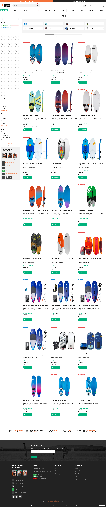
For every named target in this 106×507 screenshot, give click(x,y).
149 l (13, 76)
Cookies (76, 478)
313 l (6, 94)
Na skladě (6, 25)
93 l (3, 52)
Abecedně (79, 36)
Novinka (6, 27)
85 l (17, 45)
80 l (17, 41)
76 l (6, 41)
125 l (10, 69)
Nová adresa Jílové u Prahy (79, 1)
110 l (3, 62)
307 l (3, 94)
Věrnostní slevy (78, 473)
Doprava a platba (78, 470)
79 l (13, 41)
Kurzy (23, 3)
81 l (3, 45)
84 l (13, 45)
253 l (17, 90)
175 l (10, 83)
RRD (4, 106)
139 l (17, 73)
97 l (17, 52)
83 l (10, 45)
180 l (17, 83)
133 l (10, 73)
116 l (6, 66)
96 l (13, 52)
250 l (10, 90)
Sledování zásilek (78, 471)
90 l (10, 48)
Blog (27, 3)
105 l (6, 59)
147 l (10, 76)
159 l (6, 80)
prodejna (56, 430)
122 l (3, 69)
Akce (16, 25)
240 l (6, 90)
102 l (13, 55)
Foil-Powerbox (6, 135)
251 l (13, 90)
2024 (4, 123)
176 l (13, 83)
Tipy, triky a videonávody (59, 470)
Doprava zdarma (18, 430)
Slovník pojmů (57, 475)
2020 (4, 116)
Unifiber (5, 108)
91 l (13, 48)
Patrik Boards (6, 104)
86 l (3, 48)
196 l (6, 87)
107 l (13, 59)
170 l (6, 83)
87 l (6, 48)
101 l (10, 55)
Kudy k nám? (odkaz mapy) (38, 468)
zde (72, 505)
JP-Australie (6, 103)
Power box (5, 131)
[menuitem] (4, 10)
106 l (10, 59)
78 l (10, 41)
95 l (10, 52)
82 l (6, 45)
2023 (4, 121)
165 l (13, 80)
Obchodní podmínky (79, 475)
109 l (17, 59)
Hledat (38, 5)
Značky (30, 3)
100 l (6, 55)
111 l (6, 62)
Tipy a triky (34, 3)
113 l (13, 62)
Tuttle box (5, 133)
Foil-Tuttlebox (6, 137)
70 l (6, 38)
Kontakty (15, 3)
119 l (13, 66)
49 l (6, 34)
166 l (17, 80)
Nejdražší (64, 36)
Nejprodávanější (71, 36)
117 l (10, 66)
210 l (17, 87)
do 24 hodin (32, 1)
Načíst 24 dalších (64, 421)
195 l (3, 87)
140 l (3, 76)
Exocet (5, 101)
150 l (17, 76)
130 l (3, 73)
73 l (13, 38)
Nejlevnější (57, 36)
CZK (84, 5)
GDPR (76, 476)
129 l (17, 69)
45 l (3, 34)
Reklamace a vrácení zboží (80, 479)
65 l (17, 34)
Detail (27, 82)
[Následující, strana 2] (100, 421)
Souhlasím (102, 505)
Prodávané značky (57, 471)
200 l (10, 87)
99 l (3, 55)
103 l (17, 55)
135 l (13, 73)
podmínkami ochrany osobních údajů (49, 453)
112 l (10, 62)
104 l (3, 59)
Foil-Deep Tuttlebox (7, 139)
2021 (4, 118)
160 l (10, 80)
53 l (10, 34)
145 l (6, 76)
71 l (10, 38)
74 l (17, 38)
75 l (3, 41)
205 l (13, 87)
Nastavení (78, 505)
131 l (6, 73)
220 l (3, 90)
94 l (6, 52)
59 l (13, 34)
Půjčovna (19, 3)
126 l (13, 69)
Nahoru (26, 421)
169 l (3, 83)
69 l (3, 38)
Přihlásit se (34, 457)
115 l (3, 66)
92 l (17, 48)
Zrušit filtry (10, 143)
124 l (6, 69)
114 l (17, 62)
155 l (3, 80)
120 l (17, 66)
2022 (4, 120)
